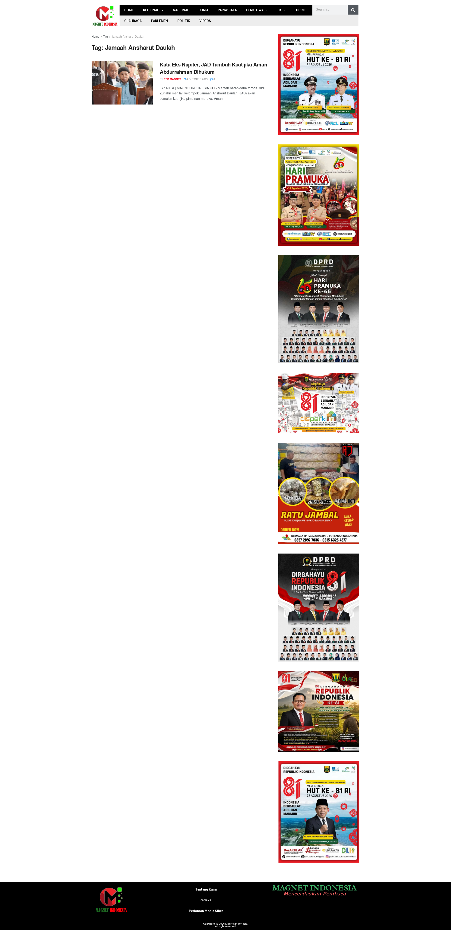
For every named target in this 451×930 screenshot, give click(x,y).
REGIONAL (151, 10)
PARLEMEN (159, 21)
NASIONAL (181, 10)
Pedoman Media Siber (206, 911)
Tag (105, 36)
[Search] (353, 10)
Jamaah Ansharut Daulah (128, 36)
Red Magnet (172, 79)
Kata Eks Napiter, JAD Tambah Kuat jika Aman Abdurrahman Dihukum (213, 68)
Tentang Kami (206, 889)
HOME (129, 10)
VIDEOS (205, 21)
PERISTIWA (255, 10)
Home (95, 36)
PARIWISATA (227, 10)
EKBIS (282, 10)
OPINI (300, 10)
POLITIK (183, 21)
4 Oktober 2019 (197, 79)
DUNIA (203, 10)
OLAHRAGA (133, 21)
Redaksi (206, 900)
